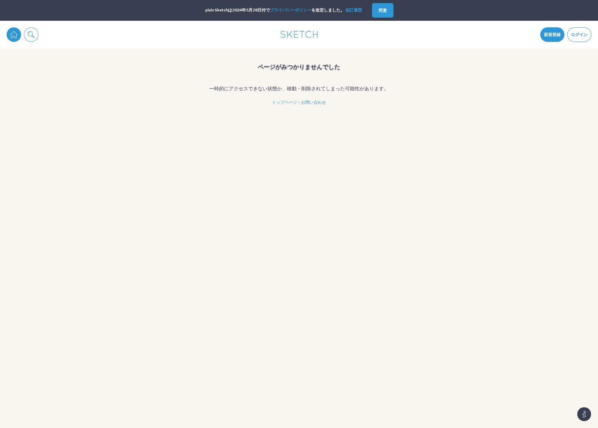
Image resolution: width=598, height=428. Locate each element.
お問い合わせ (313, 102)
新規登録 (552, 34)
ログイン (579, 34)
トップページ (284, 102)
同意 (383, 10)
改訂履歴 (353, 9)
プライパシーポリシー (290, 9)
